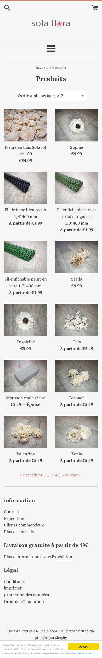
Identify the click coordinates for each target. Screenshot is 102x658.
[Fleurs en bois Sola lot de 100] (25, 125)
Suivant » (73, 475)
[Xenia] (76, 432)
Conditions (14, 581)
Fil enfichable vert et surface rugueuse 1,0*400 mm (76, 216)
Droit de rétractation (24, 601)
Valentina (25, 454)
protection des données (26, 595)
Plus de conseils (19, 532)
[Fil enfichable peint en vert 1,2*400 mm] (25, 257)
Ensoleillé (25, 342)
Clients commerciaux (24, 525)
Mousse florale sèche (25, 398)
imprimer (13, 588)
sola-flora (49, 631)
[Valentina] (25, 432)
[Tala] (76, 320)
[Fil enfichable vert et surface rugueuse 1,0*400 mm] (76, 188)
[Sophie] (76, 125)
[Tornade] (76, 376)
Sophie (76, 147)
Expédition (14, 518)
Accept (83, 646)
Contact (11, 511)
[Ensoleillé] (25, 320)
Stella (76, 279)
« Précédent (31, 475)
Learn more (84, 653)
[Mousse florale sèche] (25, 376)
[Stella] (76, 257)
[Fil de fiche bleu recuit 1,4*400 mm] (25, 188)
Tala (76, 342)
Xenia (76, 454)
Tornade (76, 398)
